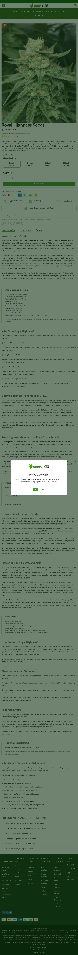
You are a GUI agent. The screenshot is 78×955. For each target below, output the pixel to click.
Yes (35, 489)
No (43, 489)
